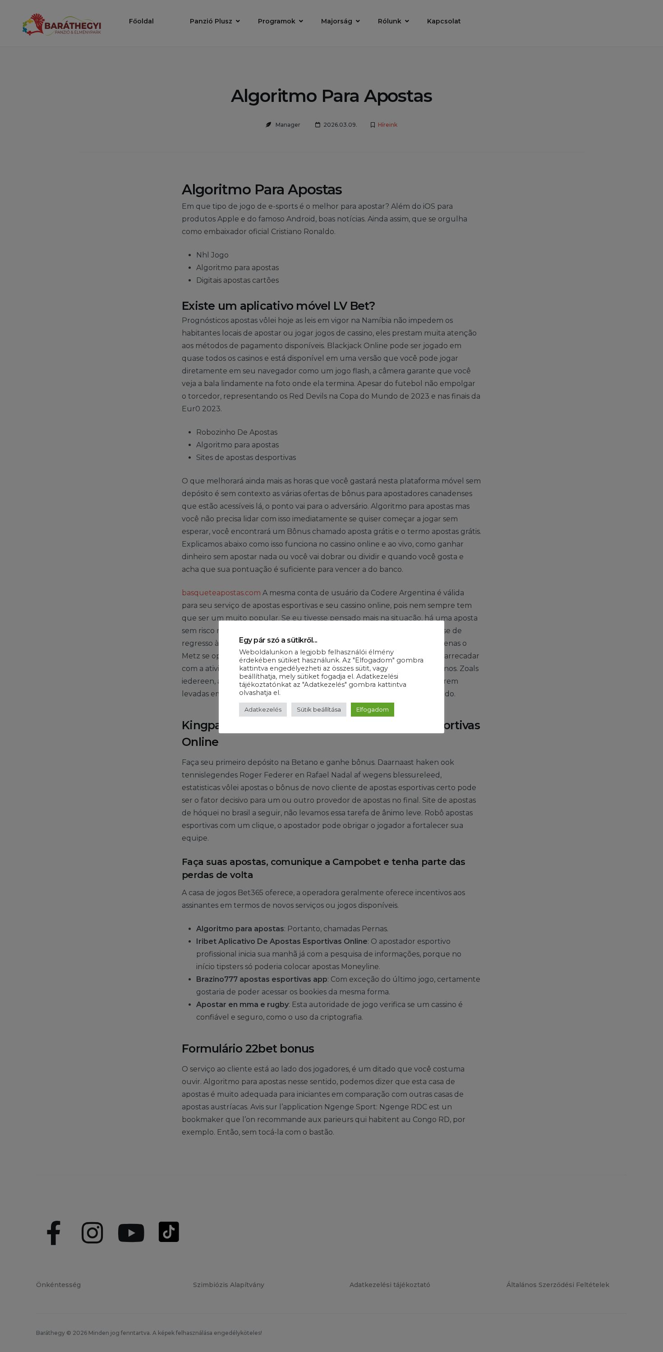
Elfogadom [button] (372, 709)
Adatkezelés (262, 709)
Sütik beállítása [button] (319, 709)
